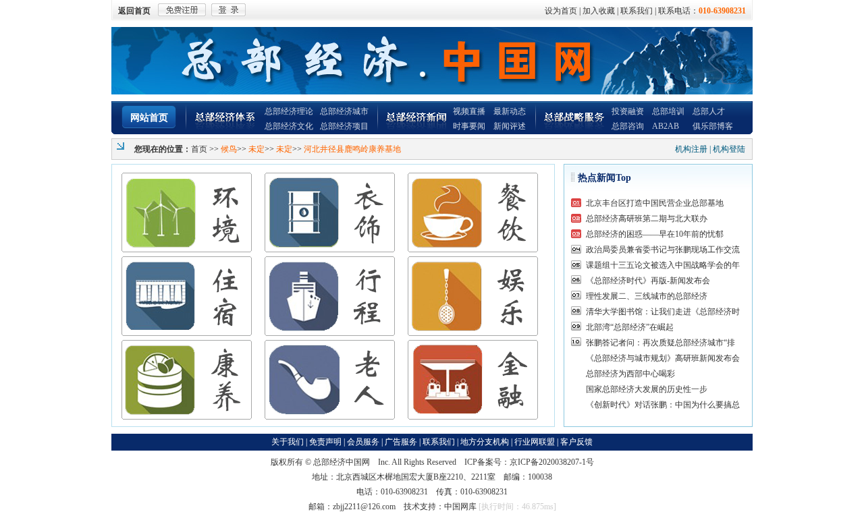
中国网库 (460, 506)
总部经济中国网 (341, 462)
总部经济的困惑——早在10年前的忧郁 (655, 234)
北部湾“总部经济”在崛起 (630, 327)
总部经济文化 (289, 126)
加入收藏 (599, 11)
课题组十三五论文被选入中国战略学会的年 (663, 265)
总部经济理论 (289, 111)
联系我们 (636, 11)
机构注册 (691, 149)
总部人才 (709, 111)
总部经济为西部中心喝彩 (630, 373)
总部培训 (668, 111)
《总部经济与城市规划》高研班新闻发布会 (663, 358)
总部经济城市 (344, 111)
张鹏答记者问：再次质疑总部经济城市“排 (660, 342)
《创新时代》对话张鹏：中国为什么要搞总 (663, 404)
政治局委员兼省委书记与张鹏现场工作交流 (663, 249)
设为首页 (561, 11)
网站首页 (149, 118)
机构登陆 (729, 149)
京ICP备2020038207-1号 (552, 462)
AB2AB (665, 126)
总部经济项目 (344, 126)
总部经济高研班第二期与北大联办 (646, 218)
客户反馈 (576, 442)
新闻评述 (509, 126)
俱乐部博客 (713, 126)
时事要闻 (469, 126)
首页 (199, 149)
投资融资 (628, 111)
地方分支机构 (484, 442)
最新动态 (509, 111)
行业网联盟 (534, 442)
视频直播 (469, 111)
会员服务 (363, 442)
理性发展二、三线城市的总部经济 (646, 296)
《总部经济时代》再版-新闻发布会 (648, 280)
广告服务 (401, 442)
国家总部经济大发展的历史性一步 (646, 389)
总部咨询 (628, 126)
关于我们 (287, 442)
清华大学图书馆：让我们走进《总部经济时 (663, 311)
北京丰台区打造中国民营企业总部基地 (655, 203)
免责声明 (325, 442)
